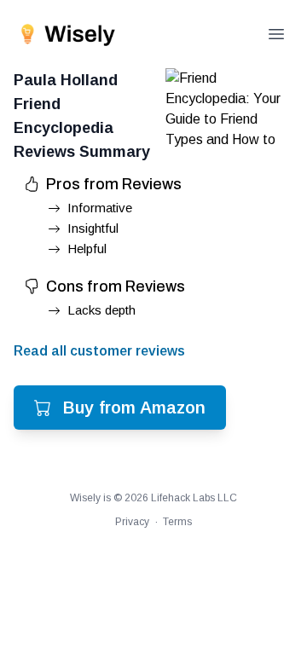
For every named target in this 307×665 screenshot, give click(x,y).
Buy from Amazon (134, 407)
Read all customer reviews (99, 351)
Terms (177, 522)
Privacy (132, 522)
